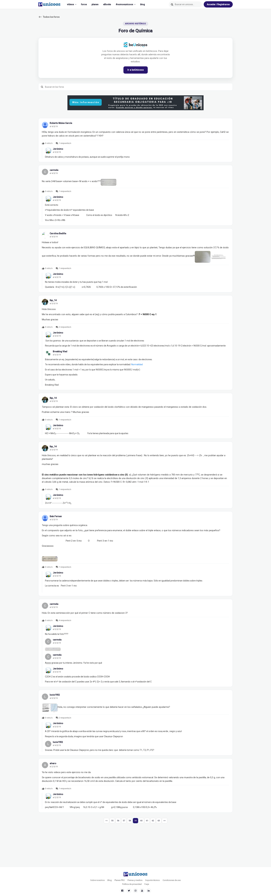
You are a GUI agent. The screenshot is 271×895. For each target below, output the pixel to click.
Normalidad (137, 364)
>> (164, 820)
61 (147, 820)
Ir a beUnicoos (136, 69)
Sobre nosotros (97, 880)
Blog (109, 880)
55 (112, 820)
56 (118, 820)
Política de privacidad (132, 884)
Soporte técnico (152, 880)
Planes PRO (119, 880)
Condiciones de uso (172, 880)
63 (159, 820)
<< (106, 820)
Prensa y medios (135, 880)
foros (84, 4)
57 (124, 820)
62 (153, 820)
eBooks (107, 4)
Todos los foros (49, 17)
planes (95, 4)
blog (142, 4)
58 (130, 820)
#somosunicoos (124, 4)
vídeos (70, 4)
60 (141, 820)
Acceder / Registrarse (218, 4)
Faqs (146, 884)
